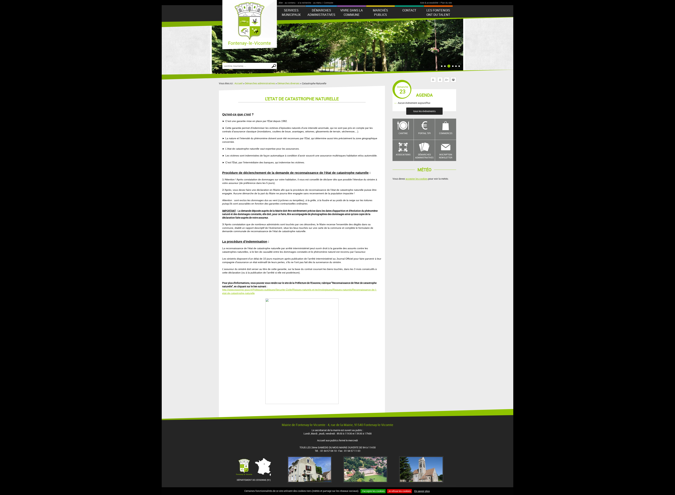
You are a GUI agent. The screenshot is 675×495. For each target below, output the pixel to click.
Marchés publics (380, 12)
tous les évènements (424, 111)
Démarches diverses (288, 83)
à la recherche (304, 2)
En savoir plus (422, 491)
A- (433, 80)
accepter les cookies (417, 178)
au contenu (290, 2)
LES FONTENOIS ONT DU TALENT (438, 12)
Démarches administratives (321, 12)
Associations (403, 154)
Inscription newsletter (445, 156)
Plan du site (446, 2)
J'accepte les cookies (373, 491)
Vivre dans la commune (351, 12)
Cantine (403, 133)
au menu (317, 2)
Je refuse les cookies (399, 491)
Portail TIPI (424, 133)
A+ (446, 80)
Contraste (328, 2)
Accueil (238, 83)
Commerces (445, 133)
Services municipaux (291, 12)
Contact (409, 10)
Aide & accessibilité (429, 2)
